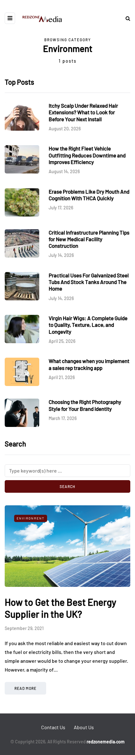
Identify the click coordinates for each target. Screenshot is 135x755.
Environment (31, 518)
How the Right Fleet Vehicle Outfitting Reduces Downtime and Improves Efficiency (87, 155)
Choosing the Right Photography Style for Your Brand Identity (85, 405)
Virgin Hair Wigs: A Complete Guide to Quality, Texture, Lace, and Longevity (88, 325)
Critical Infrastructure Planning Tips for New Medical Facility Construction (89, 239)
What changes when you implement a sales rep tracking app (89, 364)
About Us (84, 727)
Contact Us (53, 727)
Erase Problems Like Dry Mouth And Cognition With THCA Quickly (89, 194)
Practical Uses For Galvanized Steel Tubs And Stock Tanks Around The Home (89, 282)
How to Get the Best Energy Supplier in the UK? (60, 608)
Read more (25, 688)
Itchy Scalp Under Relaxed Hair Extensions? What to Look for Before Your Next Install (83, 112)
